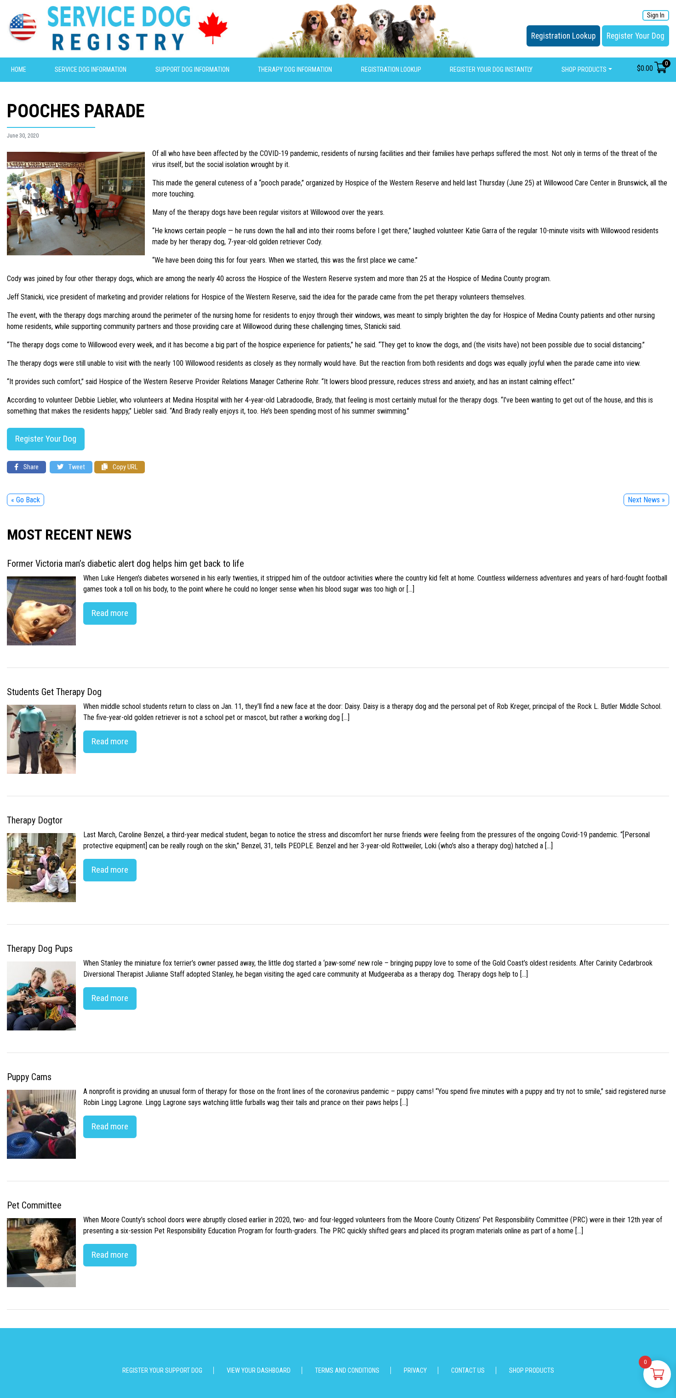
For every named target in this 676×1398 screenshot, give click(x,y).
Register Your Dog (636, 35)
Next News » (646, 499)
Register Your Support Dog (162, 1370)
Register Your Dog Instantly (491, 69)
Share (30, 467)
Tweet (76, 467)
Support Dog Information (192, 69)
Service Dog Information (90, 69)
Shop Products (584, 69)
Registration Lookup (563, 35)
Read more (110, 613)
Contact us (468, 1370)
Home (18, 69)
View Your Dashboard (259, 1370)
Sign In (656, 15)
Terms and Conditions (347, 1370)
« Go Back (25, 499)
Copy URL (124, 467)
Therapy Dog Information (295, 69)
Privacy (415, 1370)
